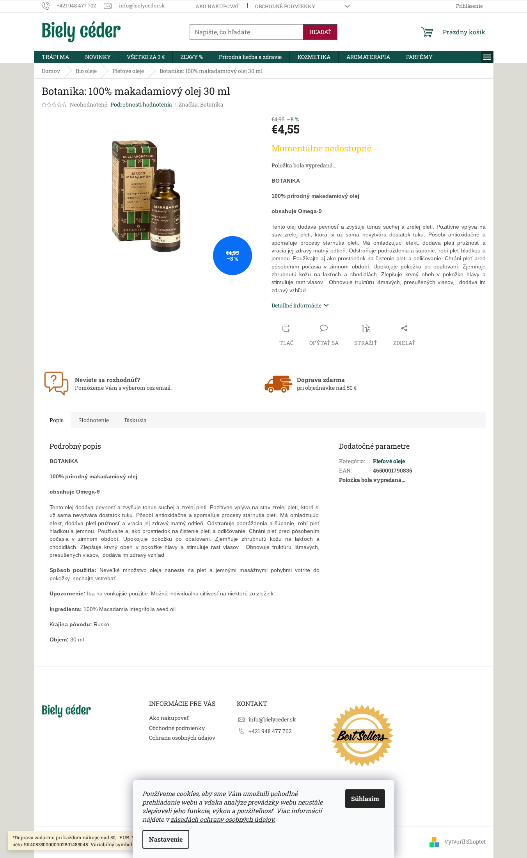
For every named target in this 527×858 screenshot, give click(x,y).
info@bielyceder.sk (272, 719)
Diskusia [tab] (135, 420)
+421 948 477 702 (270, 731)
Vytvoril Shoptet (465, 841)
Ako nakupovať (217, 6)
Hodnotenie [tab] (94, 420)
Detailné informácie (296, 305)
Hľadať (320, 32)
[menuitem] (55, 57)
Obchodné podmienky (285, 6)
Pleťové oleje (389, 461)
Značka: (201, 104)
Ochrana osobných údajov (182, 737)
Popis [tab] (57, 420)
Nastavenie (166, 839)
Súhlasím (365, 798)
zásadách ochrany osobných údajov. (222, 819)
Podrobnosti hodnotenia (141, 104)
